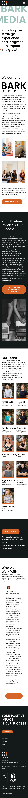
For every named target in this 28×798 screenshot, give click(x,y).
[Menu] (24, 3)
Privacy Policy (19, 787)
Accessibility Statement (12, 787)
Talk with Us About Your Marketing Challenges (14, 289)
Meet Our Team (10, 531)
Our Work (5, 739)
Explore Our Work (12, 201)
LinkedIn (4, 745)
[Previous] (2, 635)
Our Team (5, 742)
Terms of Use (23, 787)
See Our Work (14, 696)
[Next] (25, 635)
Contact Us (7, 732)
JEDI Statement (5, 787)
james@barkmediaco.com (10, 762)
